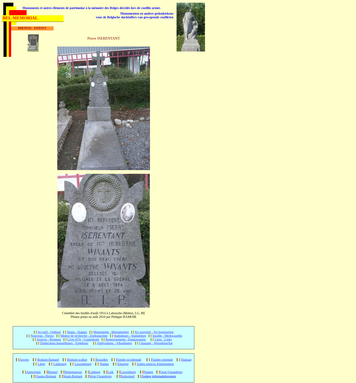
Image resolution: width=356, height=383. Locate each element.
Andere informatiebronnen (159, 376)
